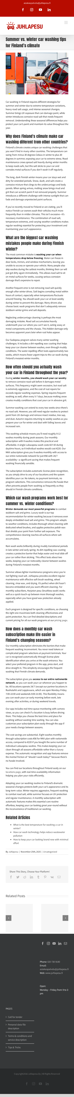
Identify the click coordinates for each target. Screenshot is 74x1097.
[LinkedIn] (59, 943)
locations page (13, 772)
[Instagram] (48, 943)
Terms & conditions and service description (20, 1037)
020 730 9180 (53, 961)
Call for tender (15, 1017)
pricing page (60, 620)
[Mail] (65, 943)
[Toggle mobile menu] (66, 22)
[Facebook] (42, 943)
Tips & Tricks (14, 1047)
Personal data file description (17, 1026)
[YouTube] (54, 943)
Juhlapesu (13, 851)
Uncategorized (50, 851)
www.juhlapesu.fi (54, 973)
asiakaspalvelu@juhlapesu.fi (37, 3)
